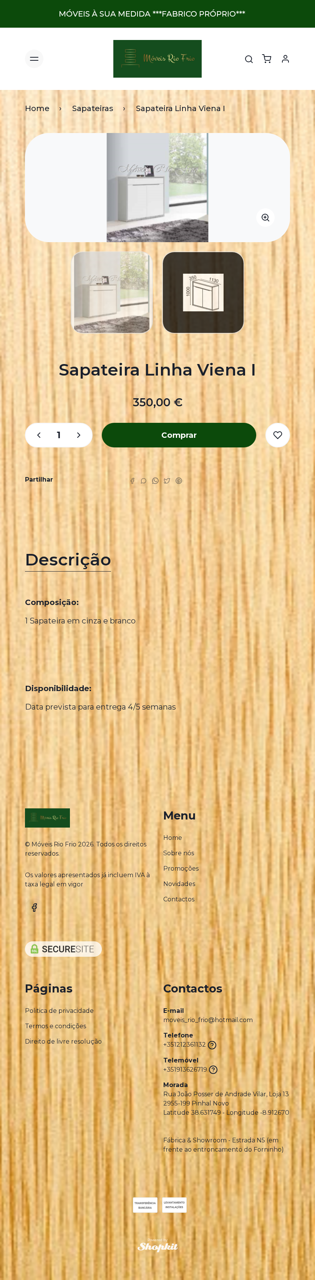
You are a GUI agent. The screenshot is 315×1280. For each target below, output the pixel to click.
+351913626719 (185, 1069)
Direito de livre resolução (63, 1041)
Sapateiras (92, 108)
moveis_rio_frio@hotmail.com (208, 1020)
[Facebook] (132, 480)
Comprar (179, 435)
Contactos (178, 899)
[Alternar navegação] (34, 59)
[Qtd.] (34, 435)
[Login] (285, 58)
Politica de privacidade (59, 1010)
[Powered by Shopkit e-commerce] (158, 1247)
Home (37, 108)
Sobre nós (178, 853)
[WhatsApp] (155, 480)
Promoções (181, 868)
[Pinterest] (178, 480)
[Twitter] (167, 480)
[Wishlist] (277, 435)
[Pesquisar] (249, 59)
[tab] (157, 561)
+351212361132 (184, 1044)
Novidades (179, 884)
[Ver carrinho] (266, 58)
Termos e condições (55, 1026)
